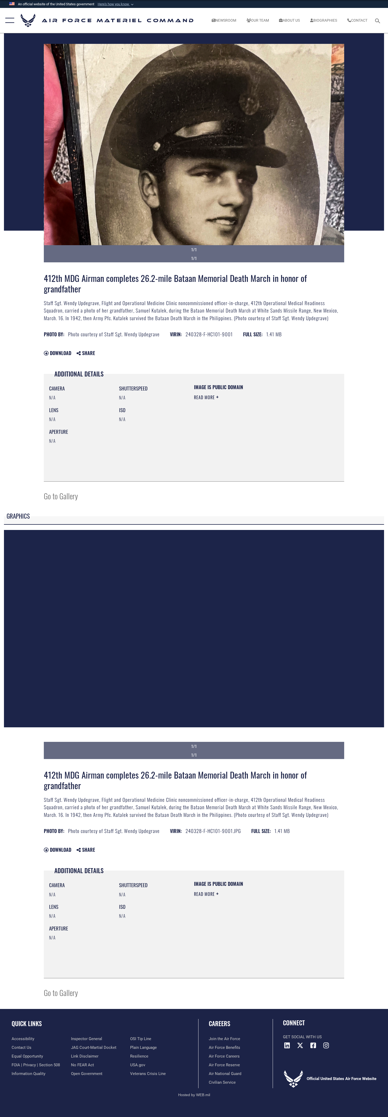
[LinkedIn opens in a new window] (287, 1045)
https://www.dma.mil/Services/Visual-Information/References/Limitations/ (256, 438)
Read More (205, 397)
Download (60, 353)
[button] (116, 4)
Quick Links (27, 1023)
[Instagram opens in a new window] (326, 1045)
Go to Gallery (61, 495)
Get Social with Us (302, 1037)
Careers (219, 1023)
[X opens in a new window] (300, 1045)
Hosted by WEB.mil (194, 1095)
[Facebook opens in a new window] (313, 1045)
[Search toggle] (378, 20)
